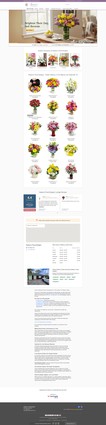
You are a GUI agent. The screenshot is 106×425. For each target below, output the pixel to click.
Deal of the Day (30, 8)
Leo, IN (66, 279)
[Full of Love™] (63, 198)
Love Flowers (39, 301)
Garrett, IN (68, 277)
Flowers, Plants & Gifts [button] (67, 8)
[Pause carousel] (51, 40)
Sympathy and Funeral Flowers (42, 303)
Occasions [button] (41, 8)
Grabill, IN (73, 277)
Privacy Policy (48, 420)
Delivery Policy (64, 420)
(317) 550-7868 (31, 249)
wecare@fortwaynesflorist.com (29, 410)
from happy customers (40, 44)
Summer (36, 8)
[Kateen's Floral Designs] (32, 4)
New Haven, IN (71, 279)
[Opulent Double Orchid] (40, 198)
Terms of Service (42, 420)
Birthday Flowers (39, 300)
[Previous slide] (22, 26)
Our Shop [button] (76, 8)
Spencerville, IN (55, 281)
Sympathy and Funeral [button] (56, 8)
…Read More (41, 206)
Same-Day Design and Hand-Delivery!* (32, 1)
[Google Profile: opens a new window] (81, 407)
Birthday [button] (47, 8)
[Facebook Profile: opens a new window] (79, 407)
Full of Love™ (68, 197)
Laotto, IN (61, 279)
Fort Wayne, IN (62, 277)
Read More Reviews (29, 210)
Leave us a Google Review (76, 409)
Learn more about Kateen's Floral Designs (43, 322)
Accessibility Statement (56, 420)
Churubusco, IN (55, 277)
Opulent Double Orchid (45, 197)
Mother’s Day (56, 294)
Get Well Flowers (39, 304)
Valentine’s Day (49, 294)
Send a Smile (29, 30)
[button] (57, 212)
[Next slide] (84, 26)
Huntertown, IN (55, 279)
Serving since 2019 (63, 44)
